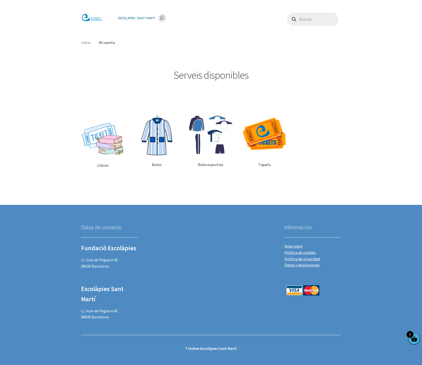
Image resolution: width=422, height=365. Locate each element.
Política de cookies (300, 252)
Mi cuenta (107, 42)
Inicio (85, 42)
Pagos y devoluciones (302, 264)
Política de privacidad (302, 258)
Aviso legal (294, 246)
